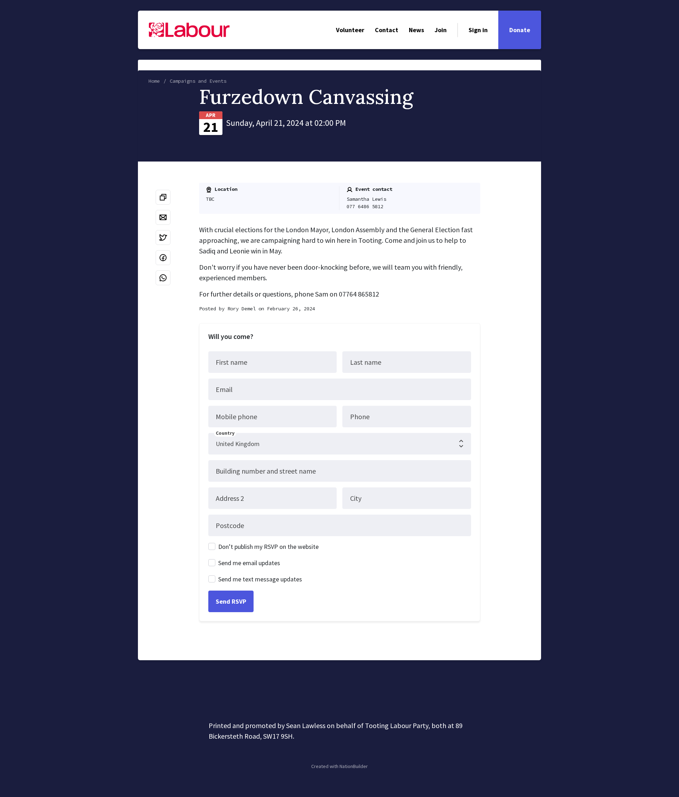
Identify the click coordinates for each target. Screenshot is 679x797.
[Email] (163, 217)
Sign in (478, 30)
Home (154, 81)
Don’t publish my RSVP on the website (268, 547)
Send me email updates (249, 563)
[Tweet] (163, 237)
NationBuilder (354, 766)
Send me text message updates (260, 579)
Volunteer (350, 30)
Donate (519, 30)
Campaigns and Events (198, 81)
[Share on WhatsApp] (163, 277)
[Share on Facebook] (163, 257)
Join (441, 30)
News (416, 30)
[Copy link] (163, 197)
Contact (386, 30)
